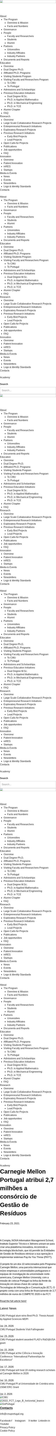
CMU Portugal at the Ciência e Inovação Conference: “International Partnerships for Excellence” (22, 1356)
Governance (10, 29)
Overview (9, 66)
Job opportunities (13, 149)
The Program (10, 19)
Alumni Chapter (12, 109)
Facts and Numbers (17, 26)
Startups (8, 170)
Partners (8, 46)
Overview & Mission (17, 22)
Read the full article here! (13, 1301)
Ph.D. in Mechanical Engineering (24, 103)
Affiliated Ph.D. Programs (17, 73)
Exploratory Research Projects (20, 129)
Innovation (5, 156)
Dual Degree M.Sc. (17, 96)
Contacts (4, 190)
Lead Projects (14, 139)
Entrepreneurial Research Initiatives (23, 126)
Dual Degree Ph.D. (14, 69)
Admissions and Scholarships (19, 89)
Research (5, 116)
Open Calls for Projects (16, 143)
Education (5, 63)
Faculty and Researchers (20, 36)
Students (12, 39)
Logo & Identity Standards (17, 186)
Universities (13, 49)
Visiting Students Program (17, 76)
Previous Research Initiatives (19, 133)
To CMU (11, 83)
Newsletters (10, 183)
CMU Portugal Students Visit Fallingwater (22, 1329)
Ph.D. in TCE (14, 106)
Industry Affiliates (16, 53)
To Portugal (13, 86)
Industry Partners (16, 56)
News (7, 176)
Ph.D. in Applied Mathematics (22, 99)
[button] (28, 380)
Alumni (11, 43)
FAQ (6, 113)
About (3, 16)
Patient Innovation (13, 163)
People (7, 33)
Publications (10, 146)
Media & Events (8, 173)
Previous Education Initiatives (19, 93)
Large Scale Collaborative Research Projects (27, 123)
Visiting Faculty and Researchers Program (26, 79)
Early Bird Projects (17, 136)
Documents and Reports (16, 59)
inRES (7, 166)
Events (7, 180)
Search (4, 384)
